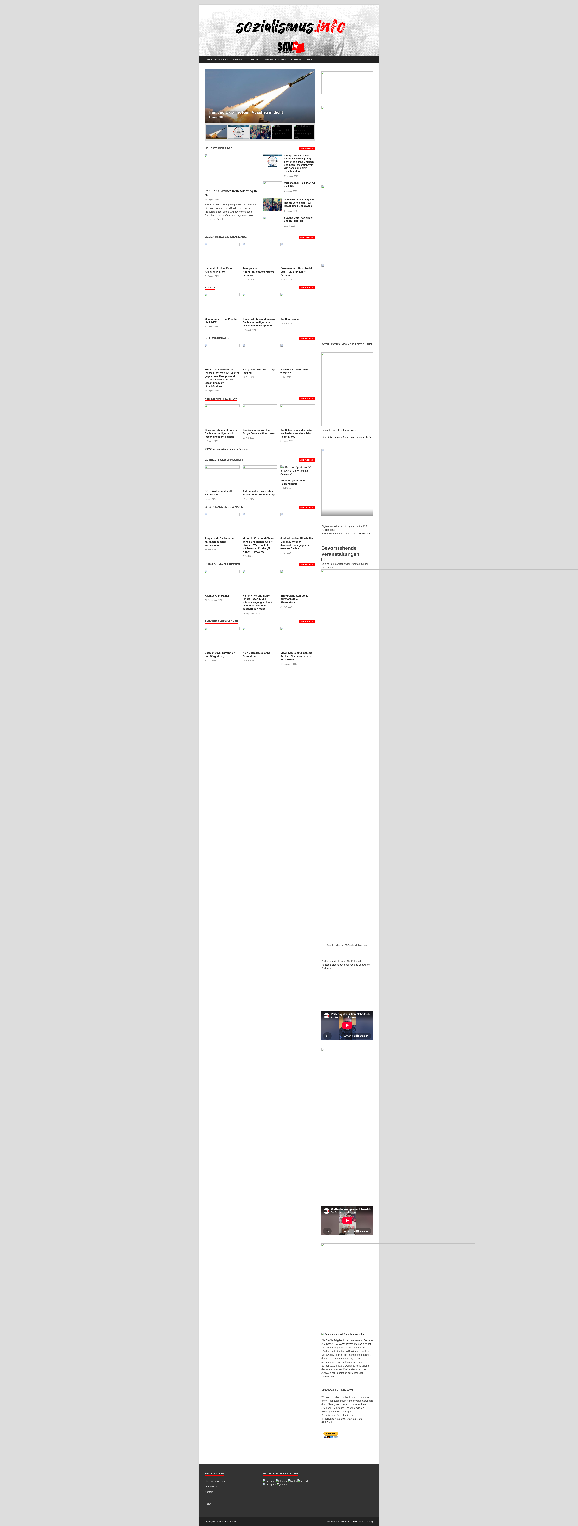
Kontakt (296, 59)
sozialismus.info (229, 1521)
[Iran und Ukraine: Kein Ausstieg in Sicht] (260, 96)
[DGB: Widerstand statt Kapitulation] (222, 476)
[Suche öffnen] (372, 59)
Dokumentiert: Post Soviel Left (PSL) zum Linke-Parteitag (296, 271)
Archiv (208, 1504)
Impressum (211, 1486)
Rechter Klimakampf (217, 595)
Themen (237, 59)
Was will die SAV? (217, 59)
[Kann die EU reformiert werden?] (297, 354)
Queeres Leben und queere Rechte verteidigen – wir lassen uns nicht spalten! (299, 202)
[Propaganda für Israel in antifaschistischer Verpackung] (222, 523)
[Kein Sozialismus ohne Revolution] (260, 637)
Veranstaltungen (275, 59)
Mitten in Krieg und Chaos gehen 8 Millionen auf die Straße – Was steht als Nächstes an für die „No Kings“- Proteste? (258, 545)
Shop (309, 59)
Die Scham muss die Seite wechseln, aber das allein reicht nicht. (296, 433)
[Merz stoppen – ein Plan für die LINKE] (272, 183)
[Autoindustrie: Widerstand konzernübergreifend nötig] (260, 476)
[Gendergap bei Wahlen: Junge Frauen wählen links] (260, 415)
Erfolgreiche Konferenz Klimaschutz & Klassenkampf (294, 599)
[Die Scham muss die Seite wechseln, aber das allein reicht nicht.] (297, 415)
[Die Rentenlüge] (297, 304)
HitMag (369, 1521)
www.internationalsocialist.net (355, 1344)
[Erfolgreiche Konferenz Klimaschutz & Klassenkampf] (297, 580)
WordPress (356, 1521)
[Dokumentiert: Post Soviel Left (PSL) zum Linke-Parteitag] (297, 253)
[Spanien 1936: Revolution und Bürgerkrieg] (272, 218)
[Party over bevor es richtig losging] (260, 354)
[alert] (347, 563)
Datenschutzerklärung (216, 1481)
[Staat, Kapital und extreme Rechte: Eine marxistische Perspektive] (297, 637)
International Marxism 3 (357, 533)
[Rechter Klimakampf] (222, 580)
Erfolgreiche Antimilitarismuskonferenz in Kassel (259, 271)
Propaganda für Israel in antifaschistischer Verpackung (219, 542)
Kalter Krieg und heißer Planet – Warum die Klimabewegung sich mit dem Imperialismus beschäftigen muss (257, 602)
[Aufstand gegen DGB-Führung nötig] (297, 470)
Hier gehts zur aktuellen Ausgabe (339, 430)
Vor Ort (254, 59)
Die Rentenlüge (289, 319)
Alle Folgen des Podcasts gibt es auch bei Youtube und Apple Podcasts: (345, 965)
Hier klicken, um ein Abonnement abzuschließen (347, 437)
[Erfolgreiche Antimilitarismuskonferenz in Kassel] (260, 253)
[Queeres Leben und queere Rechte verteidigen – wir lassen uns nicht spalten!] (272, 200)
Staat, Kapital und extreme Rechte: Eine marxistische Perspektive (296, 656)
